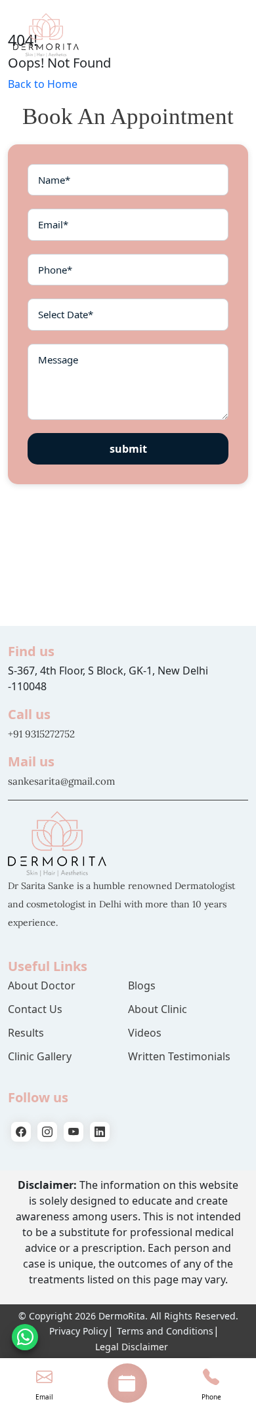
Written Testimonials (179, 1056)
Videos (144, 1032)
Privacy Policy (78, 1331)
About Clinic (157, 1009)
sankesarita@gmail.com (61, 781)
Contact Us (35, 1009)
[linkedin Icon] (100, 1132)
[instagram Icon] (47, 1132)
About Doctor (41, 985)
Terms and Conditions (165, 1331)
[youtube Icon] (73, 1132)
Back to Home (42, 84)
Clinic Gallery (40, 1056)
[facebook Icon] (21, 1132)
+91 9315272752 (41, 734)
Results (26, 1032)
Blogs (142, 985)
